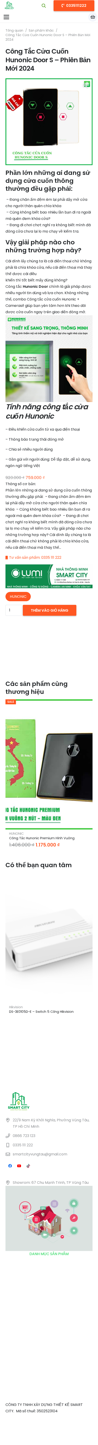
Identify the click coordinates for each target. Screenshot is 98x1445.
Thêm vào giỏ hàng (49, 610)
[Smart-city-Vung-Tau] (49, 576)
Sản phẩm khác (41, 30)
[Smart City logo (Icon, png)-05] (9, 5)
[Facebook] (10, 1165)
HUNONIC (16, 833)
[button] (44, 5)
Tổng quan (14, 30)
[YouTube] (19, 1165)
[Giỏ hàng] (92, 17)
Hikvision (16, 1007)
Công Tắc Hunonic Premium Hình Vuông (42, 838)
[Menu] (6, 17)
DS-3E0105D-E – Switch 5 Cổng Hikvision (41, 1011)
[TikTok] (28, 1165)
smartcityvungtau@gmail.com (40, 1154)
